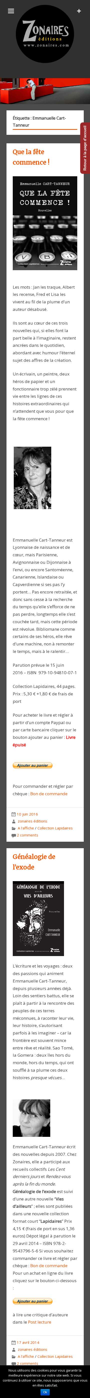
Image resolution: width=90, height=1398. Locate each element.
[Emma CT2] (31, 1139)
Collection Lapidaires (55, 827)
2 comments (27, 834)
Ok (45, 1392)
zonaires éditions (32, 820)
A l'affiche (26, 827)
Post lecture (39, 1322)
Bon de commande (49, 794)
